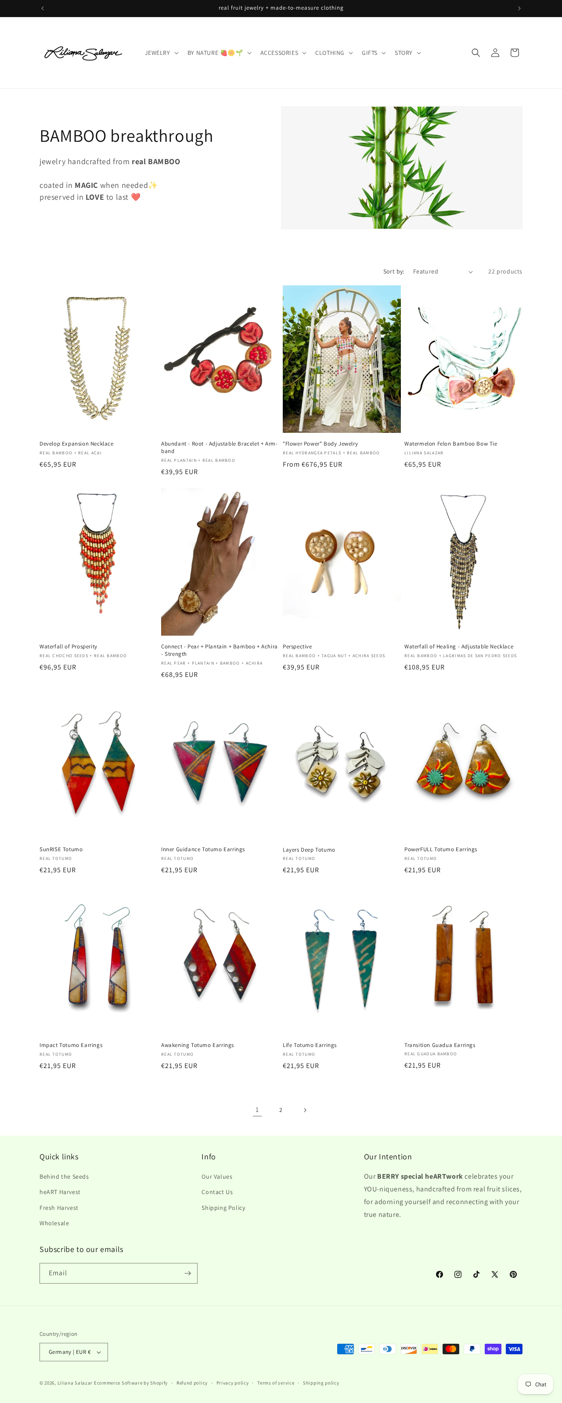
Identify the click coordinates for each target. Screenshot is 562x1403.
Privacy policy (232, 1383)
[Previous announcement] (42, 8)
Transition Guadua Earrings (440, 1045)
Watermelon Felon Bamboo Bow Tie (450, 443)
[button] (161, 52)
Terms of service (275, 1383)
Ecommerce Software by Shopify (131, 1383)
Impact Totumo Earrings (71, 1045)
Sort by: (393, 271)
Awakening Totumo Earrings (197, 1045)
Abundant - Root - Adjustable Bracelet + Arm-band (219, 447)
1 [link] (257, 1109)
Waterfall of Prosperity (68, 646)
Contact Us (217, 1192)
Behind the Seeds (64, 1176)
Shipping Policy (223, 1208)
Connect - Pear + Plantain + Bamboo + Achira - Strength (219, 650)
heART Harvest (60, 1192)
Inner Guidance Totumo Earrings (203, 849)
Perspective (297, 646)
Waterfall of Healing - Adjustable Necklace (458, 646)
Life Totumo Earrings (310, 1045)
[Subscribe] (187, 1273)
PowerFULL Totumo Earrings (440, 849)
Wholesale (54, 1223)
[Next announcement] (519, 8)
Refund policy (192, 1383)
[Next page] (304, 1110)
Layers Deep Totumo (309, 849)
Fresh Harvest (59, 1208)
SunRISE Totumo (61, 849)
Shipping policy (321, 1383)
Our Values (217, 1176)
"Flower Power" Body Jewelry (320, 443)
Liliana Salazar (75, 1383)
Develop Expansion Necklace (77, 443)
